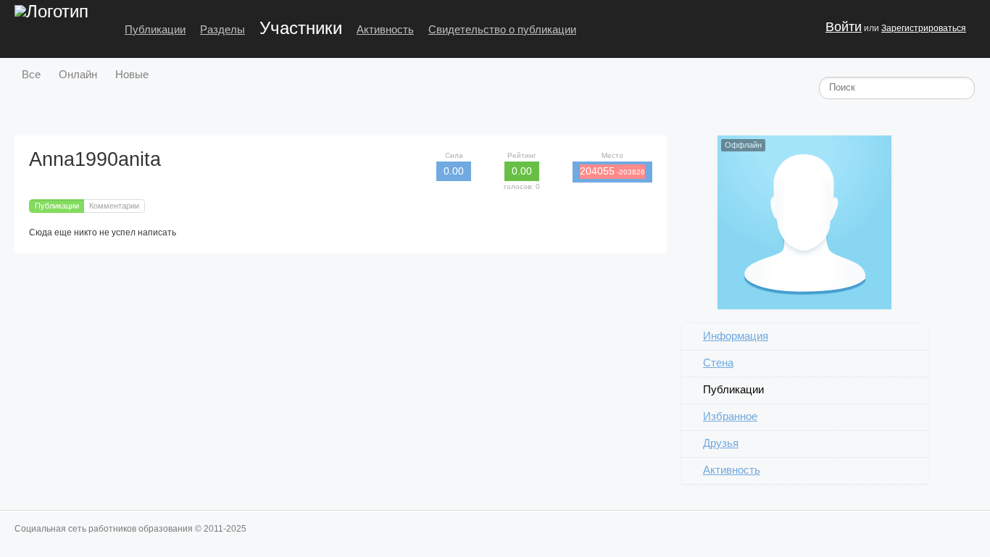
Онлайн (78, 74)
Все (31, 74)
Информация (735, 336)
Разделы (222, 29)
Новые (132, 74)
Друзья (721, 443)
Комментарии (114, 205)
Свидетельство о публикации (502, 29)
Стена (718, 362)
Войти (843, 27)
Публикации (155, 29)
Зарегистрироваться (923, 28)
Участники (300, 28)
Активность (385, 29)
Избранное (730, 416)
